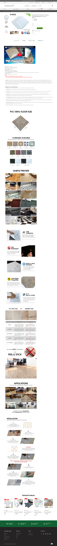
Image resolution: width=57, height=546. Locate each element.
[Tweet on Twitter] (34, 34)
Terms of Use (30, 533)
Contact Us (18, 534)
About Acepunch (18, 533)
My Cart (5, 534)
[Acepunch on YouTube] (48, 534)
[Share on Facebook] (32, 34)
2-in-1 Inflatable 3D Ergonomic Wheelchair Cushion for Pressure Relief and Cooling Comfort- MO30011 (28, 512)
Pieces (33, 23)
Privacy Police (30, 534)
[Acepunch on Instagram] (46, 534)
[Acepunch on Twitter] (43, 534)
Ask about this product (37, 30)
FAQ (17, 536)
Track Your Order (6, 536)
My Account (6, 533)
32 (37, 25)
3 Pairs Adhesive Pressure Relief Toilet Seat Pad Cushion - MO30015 (38, 512)
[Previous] (10, 24)
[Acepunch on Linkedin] (50, 534)
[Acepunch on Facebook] (41, 534)
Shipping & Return (6, 537)
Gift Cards (5, 539)
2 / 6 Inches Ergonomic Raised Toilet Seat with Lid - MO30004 (18, 512)
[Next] (29, 24)
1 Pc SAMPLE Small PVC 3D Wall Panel (8, 512)
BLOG (17, 537)
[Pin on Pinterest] (36, 34)
